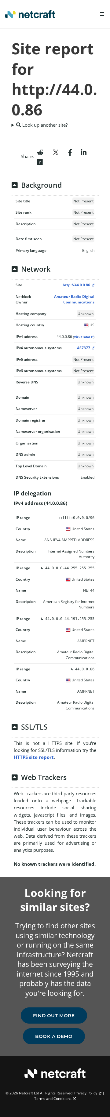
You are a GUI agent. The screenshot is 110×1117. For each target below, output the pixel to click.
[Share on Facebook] (70, 151)
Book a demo (54, 1036)
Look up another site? (44, 125)
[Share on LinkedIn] (83, 151)
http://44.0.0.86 (76, 285)
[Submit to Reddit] (40, 151)
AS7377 (83, 347)
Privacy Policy (85, 1093)
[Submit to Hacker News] (39, 161)
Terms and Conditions (53, 1098)
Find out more (54, 1015)
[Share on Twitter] (55, 151)
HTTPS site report (34, 757)
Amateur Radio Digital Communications (74, 299)
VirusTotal (82, 337)
